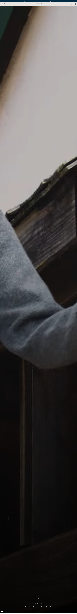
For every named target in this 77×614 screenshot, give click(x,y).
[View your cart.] (74, 4)
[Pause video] (2, 611)
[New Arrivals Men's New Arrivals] (38, 309)
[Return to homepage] (38, 4)
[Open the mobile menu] (2, 4)
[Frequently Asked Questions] (38, 1)
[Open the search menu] (4, 4)
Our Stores (74, 1)
